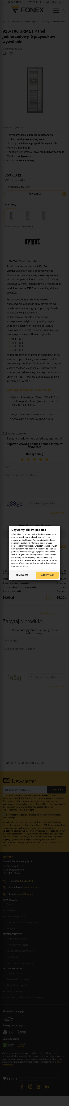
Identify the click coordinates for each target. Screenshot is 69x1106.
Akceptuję (47, 575)
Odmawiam (22, 575)
